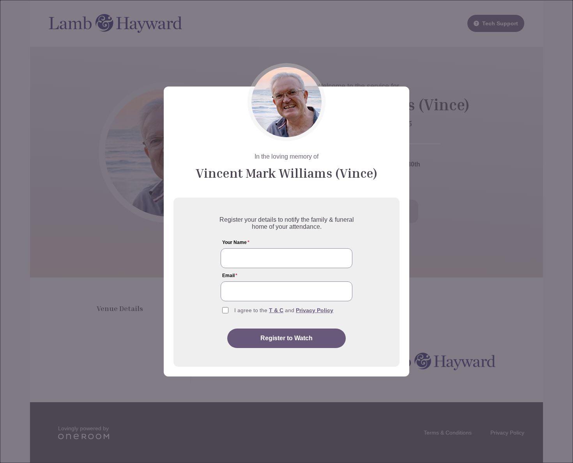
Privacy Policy (314, 310)
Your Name (235, 242)
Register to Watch (286, 338)
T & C (276, 310)
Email (229, 275)
